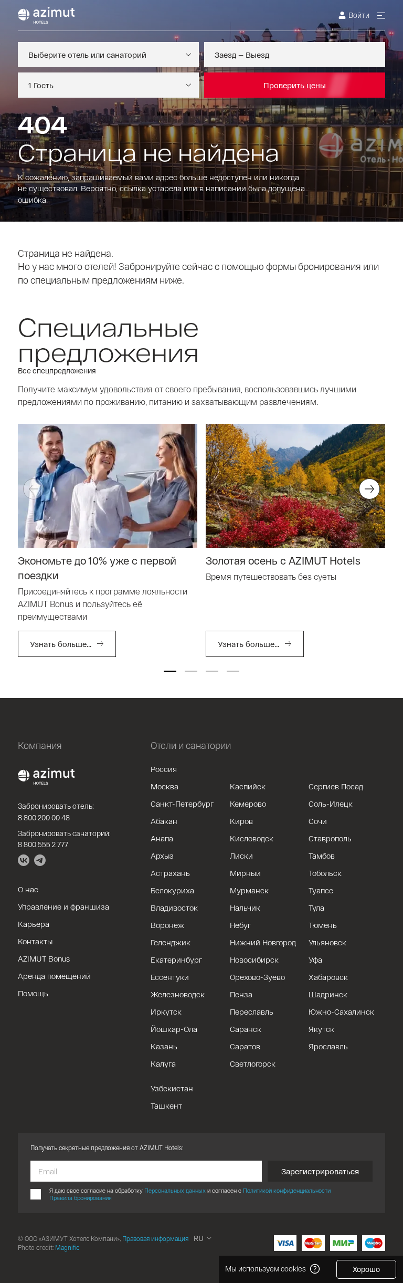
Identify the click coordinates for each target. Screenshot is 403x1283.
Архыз (162, 855)
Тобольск (325, 873)
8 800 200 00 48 (44, 817)
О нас (28, 889)
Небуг (240, 925)
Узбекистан (172, 1088)
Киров (241, 821)
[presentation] (33, 488)
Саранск (245, 1029)
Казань (164, 1046)
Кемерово (248, 803)
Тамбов (322, 855)
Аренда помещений (54, 975)
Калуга (163, 1063)
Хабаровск (328, 977)
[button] (170, 671)
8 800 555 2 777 (43, 844)
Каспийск (248, 786)
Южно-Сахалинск (341, 1011)
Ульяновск (327, 942)
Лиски (241, 855)
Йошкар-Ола (174, 1029)
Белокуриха (172, 890)
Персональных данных (175, 1190)
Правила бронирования (80, 1197)
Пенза (241, 994)
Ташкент (166, 1105)
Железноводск (178, 994)
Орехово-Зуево (257, 977)
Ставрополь (330, 838)
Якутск (321, 1029)
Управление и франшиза (63, 906)
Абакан (164, 821)
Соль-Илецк (331, 803)
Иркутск (166, 1011)
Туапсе (321, 890)
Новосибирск (254, 959)
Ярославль (328, 1046)
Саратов (245, 1046)
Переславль (251, 1011)
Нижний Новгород (263, 942)
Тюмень (323, 925)
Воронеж (167, 925)
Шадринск (328, 994)
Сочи (318, 821)
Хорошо (366, 1269)
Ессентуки (170, 977)
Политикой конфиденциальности (287, 1190)
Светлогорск (252, 1063)
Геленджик (170, 942)
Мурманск (249, 890)
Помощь (33, 993)
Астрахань (170, 873)
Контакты (35, 941)
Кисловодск (251, 838)
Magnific (67, 1247)
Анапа (162, 838)
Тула (316, 907)
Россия (164, 769)
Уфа (315, 959)
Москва (164, 786)
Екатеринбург (176, 959)
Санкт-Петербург (182, 803)
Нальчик (245, 907)
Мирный (245, 873)
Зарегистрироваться (320, 1171)
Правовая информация (155, 1238)
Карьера (33, 924)
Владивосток (174, 907)
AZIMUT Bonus (44, 958)
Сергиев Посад (336, 786)
